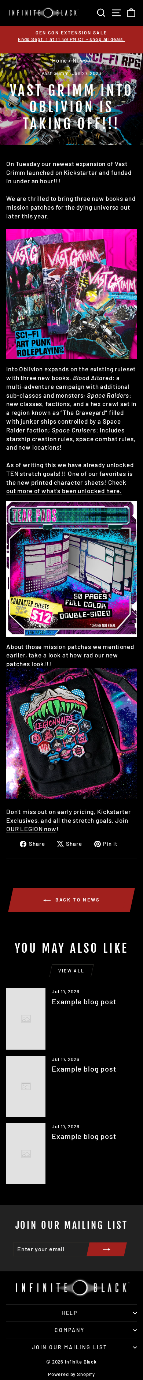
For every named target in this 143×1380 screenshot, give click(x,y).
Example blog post (84, 1001)
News (80, 60)
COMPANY (70, 1330)
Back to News (77, 900)
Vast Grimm (55, 73)
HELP (70, 1313)
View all (71, 970)
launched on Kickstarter (62, 172)
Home (59, 60)
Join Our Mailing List (69, 1347)
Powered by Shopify (71, 1374)
